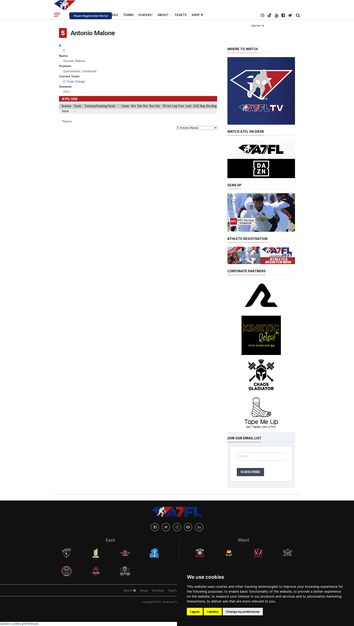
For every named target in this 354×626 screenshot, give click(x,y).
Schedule (158, 590)
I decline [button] (213, 611)
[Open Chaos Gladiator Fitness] (261, 393)
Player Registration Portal (91, 16)
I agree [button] (195, 611)
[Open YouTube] (188, 527)
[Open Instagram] (177, 527)
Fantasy (256, 26)
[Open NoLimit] (261, 311)
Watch (128, 590)
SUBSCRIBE (250, 472)
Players (67, 121)
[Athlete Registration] (261, 262)
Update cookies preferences (19, 623)
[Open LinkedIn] (199, 527)
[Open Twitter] (166, 527)
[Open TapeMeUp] (261, 429)
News (144, 590)
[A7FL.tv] (261, 123)
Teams (172, 590)
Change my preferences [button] (243, 611)
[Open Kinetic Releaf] (261, 353)
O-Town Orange (74, 81)
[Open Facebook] (155, 527)
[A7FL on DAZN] (261, 176)
